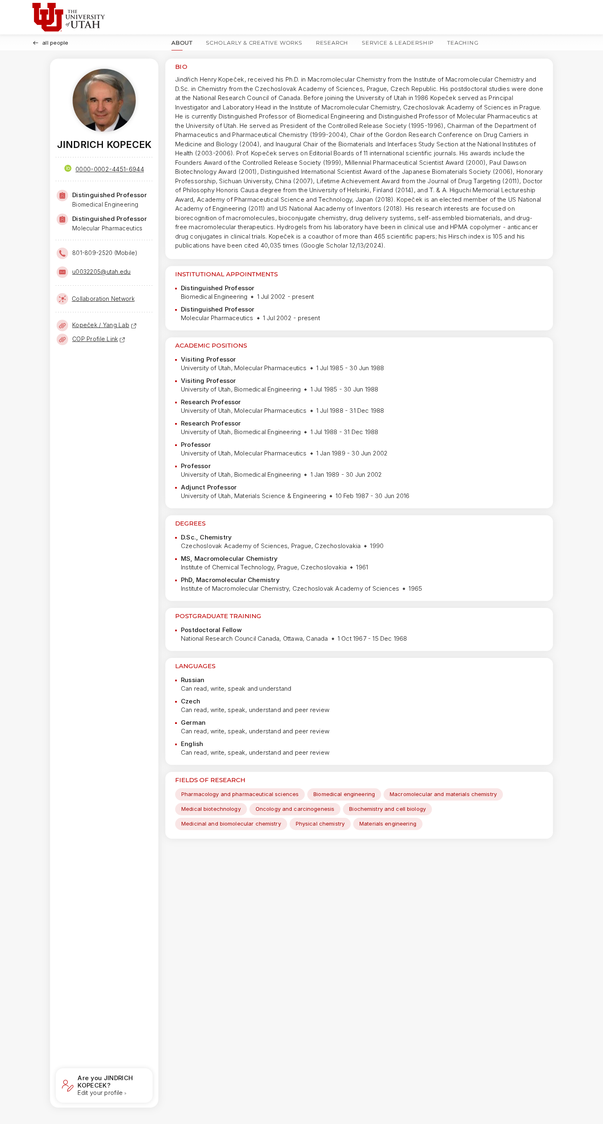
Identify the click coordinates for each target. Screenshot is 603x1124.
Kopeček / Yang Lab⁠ (100, 324)
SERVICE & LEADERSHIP (398, 42)
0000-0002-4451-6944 (109, 169)
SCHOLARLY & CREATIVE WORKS (254, 42)
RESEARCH (332, 42)
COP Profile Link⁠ (95, 338)
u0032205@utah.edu (101, 271)
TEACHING (462, 42)
